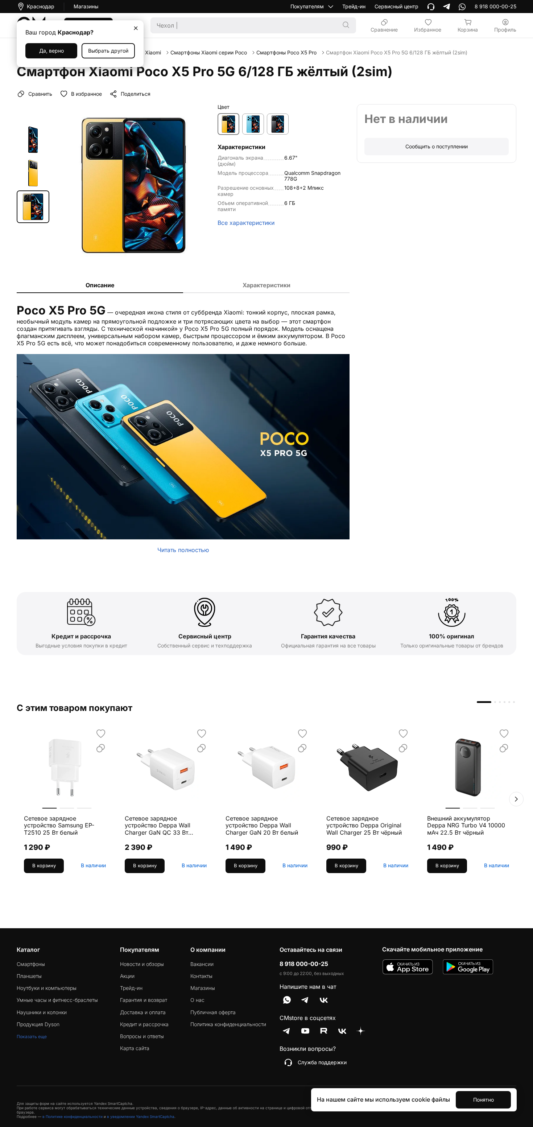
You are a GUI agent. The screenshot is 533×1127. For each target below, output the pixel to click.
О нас (197, 1000)
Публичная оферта (213, 1012)
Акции (127, 976)
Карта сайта (134, 1048)
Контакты (201, 976)
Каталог (28, 949)
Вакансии (202, 964)
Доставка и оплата (143, 1012)
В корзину (44, 865)
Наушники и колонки (42, 1012)
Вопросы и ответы (142, 1036)
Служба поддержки (322, 1062)
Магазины (86, 6)
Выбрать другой (108, 51)
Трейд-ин (353, 6)
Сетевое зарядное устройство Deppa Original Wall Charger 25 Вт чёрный (364, 825)
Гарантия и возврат (143, 1000)
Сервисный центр (396, 6)
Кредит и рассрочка (144, 1024)
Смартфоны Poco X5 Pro (286, 52)
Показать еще (32, 1036)
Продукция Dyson (38, 1024)
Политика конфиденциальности (228, 1024)
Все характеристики (246, 222)
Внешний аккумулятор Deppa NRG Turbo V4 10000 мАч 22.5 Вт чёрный (466, 825)
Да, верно (51, 51)
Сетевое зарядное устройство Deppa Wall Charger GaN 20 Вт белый (262, 825)
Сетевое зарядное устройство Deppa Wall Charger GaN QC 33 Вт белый (157, 825)
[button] (516, 799)
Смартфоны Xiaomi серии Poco (208, 52)
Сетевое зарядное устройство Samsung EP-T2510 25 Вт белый (59, 825)
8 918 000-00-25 (304, 964)
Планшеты (29, 976)
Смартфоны (31, 964)
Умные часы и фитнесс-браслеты (57, 1000)
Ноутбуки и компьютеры (47, 988)
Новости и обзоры (142, 964)
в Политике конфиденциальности (72, 1116)
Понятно (483, 1100)
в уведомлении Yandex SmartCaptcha (140, 1116)
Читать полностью (183, 550)
